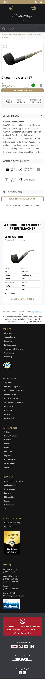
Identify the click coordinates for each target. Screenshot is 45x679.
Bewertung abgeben (20, 198)
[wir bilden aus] (11, 603)
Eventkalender (10, 527)
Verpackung (9, 353)
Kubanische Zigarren (12, 387)
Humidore (8, 410)
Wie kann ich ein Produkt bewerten (21, 205)
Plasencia (8, 452)
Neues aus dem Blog (12, 523)
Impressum (8, 501)
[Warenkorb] (34, 7)
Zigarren (7, 383)
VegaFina (7, 456)
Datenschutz (9, 505)
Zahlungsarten (10, 345)
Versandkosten (10, 337)
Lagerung (8, 357)
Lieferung (8, 333)
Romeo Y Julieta (10, 436)
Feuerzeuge (8, 406)
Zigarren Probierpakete (13, 402)
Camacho (8, 448)
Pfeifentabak (9, 418)
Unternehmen (9, 489)
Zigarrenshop (36, 312)
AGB (6, 509)
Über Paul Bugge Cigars (13, 481)
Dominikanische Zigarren (14, 391)
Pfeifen (7, 414)
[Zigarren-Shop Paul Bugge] (22, 17)
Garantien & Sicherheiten (14, 349)
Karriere (7, 493)
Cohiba (7, 432)
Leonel (7, 444)
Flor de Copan (9, 460)
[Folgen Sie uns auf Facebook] (36, 2)
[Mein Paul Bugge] (11, 7)
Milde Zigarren (10, 394)
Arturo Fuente (9, 463)
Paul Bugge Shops (11, 485)
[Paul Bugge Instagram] (41, 2)
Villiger (7, 467)
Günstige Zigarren (11, 398)
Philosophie (9, 497)
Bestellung (8, 341)
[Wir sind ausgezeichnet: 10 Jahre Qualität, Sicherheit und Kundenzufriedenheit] (12, 543)
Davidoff (7, 440)
